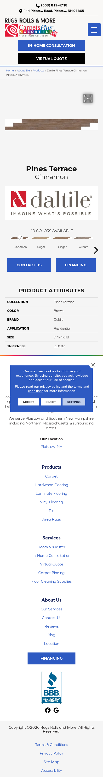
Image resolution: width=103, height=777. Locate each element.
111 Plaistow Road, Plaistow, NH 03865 (53, 11)
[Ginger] (62, 237)
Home (10, 70)
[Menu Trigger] (94, 29)
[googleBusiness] (56, 710)
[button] (51, 45)
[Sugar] (41, 237)
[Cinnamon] (20, 237)
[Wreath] (83, 237)
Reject (51, 401)
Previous (7, 243)
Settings (73, 401)
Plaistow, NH (52, 446)
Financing (75, 265)
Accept (28, 401)
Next (95, 243)
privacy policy (50, 386)
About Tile (23, 70)
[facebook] (47, 710)
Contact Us (29, 265)
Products (38, 70)
